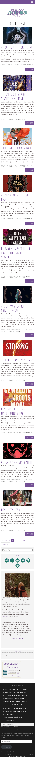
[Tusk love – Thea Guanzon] (17, 136)
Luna (6, 701)
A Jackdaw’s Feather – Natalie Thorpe (14, 308)
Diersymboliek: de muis (17, 698)
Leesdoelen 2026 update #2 (19, 689)
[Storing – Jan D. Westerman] (17, 348)
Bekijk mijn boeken (17, 638)
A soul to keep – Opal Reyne (16, 47)
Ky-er (6, 695)
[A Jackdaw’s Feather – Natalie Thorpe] (17, 294)
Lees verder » (29, 69)
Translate (15, 726)
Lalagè (6, 689)
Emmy (29, 64)
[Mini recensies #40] (17, 498)
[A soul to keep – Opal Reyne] (17, 35)
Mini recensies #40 (12, 510)
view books (18, 676)
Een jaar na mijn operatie (19, 692)
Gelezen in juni (9, 720)
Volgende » (5, 544)
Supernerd (6, 616)
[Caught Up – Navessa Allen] (17, 451)
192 (24, 541)
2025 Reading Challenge (12, 665)
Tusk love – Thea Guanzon (16, 148)
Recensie (11, 66)
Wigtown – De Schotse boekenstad (15, 708)
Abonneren (6, 747)
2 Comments (20, 119)
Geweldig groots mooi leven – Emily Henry (14, 411)
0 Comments (20, 66)
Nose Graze (23, 756)
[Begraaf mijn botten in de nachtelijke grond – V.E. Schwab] (17, 237)
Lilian (6, 698)
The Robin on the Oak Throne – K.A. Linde (13, 96)
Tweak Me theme (13, 756)
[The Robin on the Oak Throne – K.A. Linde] (17, 83)
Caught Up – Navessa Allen (16, 462)
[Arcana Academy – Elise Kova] (17, 183)
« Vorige (4, 541)
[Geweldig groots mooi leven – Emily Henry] (17, 397)
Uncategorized (7, 331)
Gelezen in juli (8, 714)
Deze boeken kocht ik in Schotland (15, 711)
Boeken (4, 66)
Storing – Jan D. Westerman (17, 360)
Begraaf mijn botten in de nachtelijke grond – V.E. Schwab (16, 252)
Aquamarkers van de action (18, 695)
